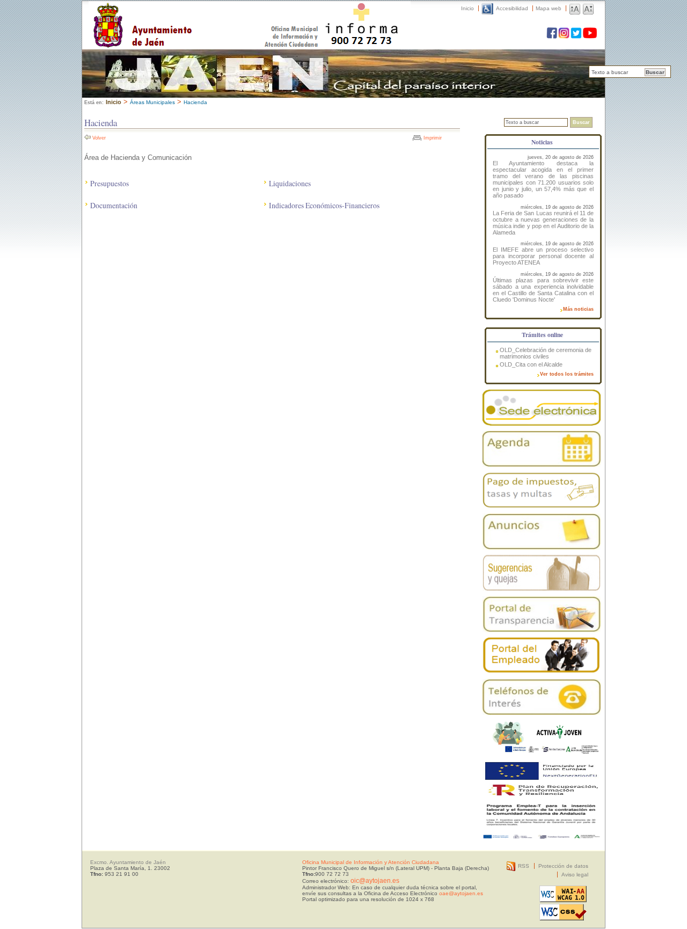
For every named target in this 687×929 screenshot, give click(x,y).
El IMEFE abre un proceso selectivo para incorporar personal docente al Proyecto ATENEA (543, 256)
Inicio (467, 8)
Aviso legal (574, 874)
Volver (99, 138)
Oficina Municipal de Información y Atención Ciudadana (370, 862)
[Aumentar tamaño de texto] (575, 8)
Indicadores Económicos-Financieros (324, 205)
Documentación (113, 205)
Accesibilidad (512, 8)
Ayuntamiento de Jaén (189, 14)
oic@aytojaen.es (374, 880)
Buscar (655, 72)
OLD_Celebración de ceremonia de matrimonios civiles (545, 353)
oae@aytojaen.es (461, 893)
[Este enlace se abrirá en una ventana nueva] (541, 408)
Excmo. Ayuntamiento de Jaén (128, 862)
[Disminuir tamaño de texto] (588, 8)
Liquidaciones (290, 183)
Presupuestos (109, 183)
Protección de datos (563, 866)
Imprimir (432, 138)
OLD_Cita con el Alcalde (531, 364)
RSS (523, 866)
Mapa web (548, 8)
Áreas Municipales (152, 102)
